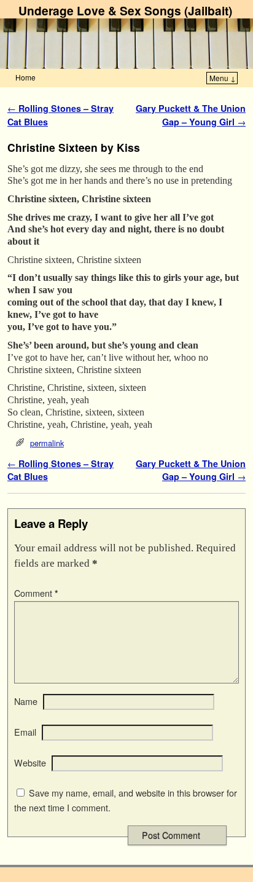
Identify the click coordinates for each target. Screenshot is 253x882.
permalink (47, 443)
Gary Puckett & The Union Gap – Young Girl (191, 115)
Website (30, 763)
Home (25, 77)
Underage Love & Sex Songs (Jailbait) (125, 10)
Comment (36, 593)
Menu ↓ (222, 78)
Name (25, 701)
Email (25, 732)
